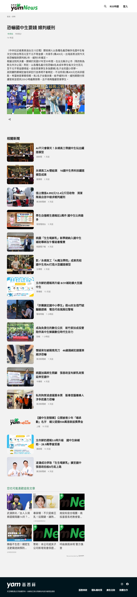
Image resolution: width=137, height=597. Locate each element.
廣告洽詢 (110, 590)
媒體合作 (123, 590)
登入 (125, 6)
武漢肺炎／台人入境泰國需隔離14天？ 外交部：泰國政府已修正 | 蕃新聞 (18, 515)
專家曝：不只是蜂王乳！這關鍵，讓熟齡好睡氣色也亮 (44, 515)
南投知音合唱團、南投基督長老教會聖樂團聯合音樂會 (71, 515)
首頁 (8, 17)
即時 (13, 17)
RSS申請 (114, 6)
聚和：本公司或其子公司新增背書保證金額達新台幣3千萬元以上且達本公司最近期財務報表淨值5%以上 (45, 546)
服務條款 (83, 590)
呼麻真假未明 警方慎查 (71, 546)
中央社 (10, 34)
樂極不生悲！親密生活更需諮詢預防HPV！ (18, 546)
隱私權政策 (97, 590)
